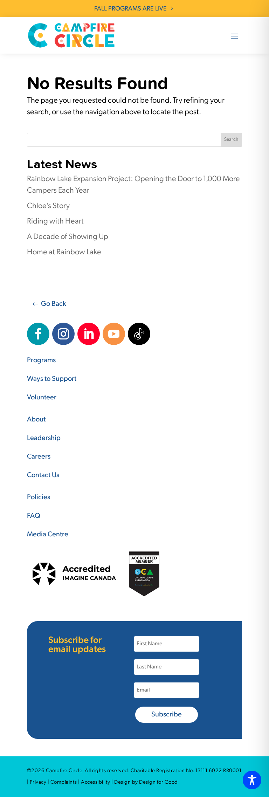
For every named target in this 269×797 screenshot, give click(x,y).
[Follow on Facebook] (38, 334)
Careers (38, 456)
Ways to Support (51, 379)
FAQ (33, 516)
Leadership (44, 438)
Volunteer (41, 397)
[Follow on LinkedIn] (88, 334)
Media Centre (47, 534)
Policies (38, 497)
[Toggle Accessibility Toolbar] (252, 780)
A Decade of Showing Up (67, 237)
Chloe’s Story (48, 206)
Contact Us (43, 475)
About (36, 419)
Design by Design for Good (146, 782)
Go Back (53, 304)
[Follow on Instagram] (63, 334)
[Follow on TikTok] (139, 334)
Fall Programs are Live (130, 9)
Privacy (38, 782)
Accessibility (95, 782)
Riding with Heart (55, 222)
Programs (41, 360)
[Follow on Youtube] (114, 334)
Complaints (63, 782)
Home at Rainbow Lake (64, 252)
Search (231, 139)
